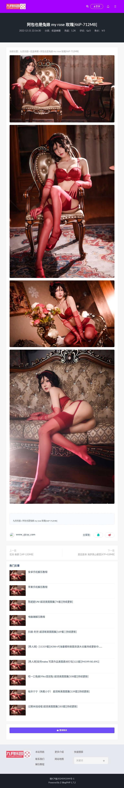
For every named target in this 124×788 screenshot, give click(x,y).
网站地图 (59, 759)
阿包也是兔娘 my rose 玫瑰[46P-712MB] (39, 521)
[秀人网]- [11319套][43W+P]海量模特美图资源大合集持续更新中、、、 (66, 647)
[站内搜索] (87, 6)
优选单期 (56, 31)
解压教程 (39, 764)
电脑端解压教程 (36, 617)
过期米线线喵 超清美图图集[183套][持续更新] (53, 706)
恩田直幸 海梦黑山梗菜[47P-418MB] (96, 554)
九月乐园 (24, 51)
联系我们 (39, 759)
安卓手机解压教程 (37, 572)
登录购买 (63, 730)
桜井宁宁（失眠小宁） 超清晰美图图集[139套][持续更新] (59, 691)
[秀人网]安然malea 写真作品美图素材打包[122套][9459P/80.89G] (63, 662)
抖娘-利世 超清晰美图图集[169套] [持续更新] (52, 632)
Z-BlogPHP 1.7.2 (68, 783)
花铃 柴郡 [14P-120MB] (21, 554)
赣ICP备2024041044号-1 (62, 779)
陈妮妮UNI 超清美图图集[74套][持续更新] (50, 602)
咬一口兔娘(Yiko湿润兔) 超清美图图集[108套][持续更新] (58, 676)
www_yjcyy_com (25, 534)
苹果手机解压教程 (37, 587)
